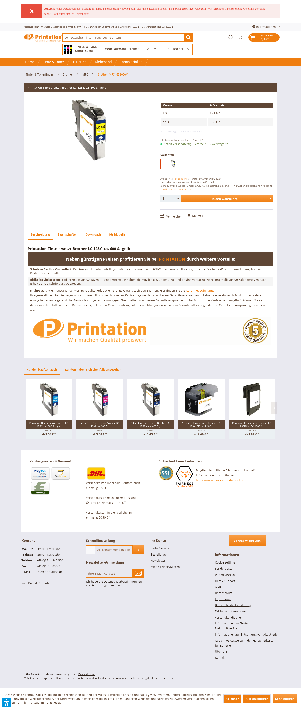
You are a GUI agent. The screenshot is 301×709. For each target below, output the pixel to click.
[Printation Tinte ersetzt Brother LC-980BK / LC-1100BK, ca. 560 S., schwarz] (252, 399)
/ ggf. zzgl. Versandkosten (187, 131)
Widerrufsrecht (225, 575)
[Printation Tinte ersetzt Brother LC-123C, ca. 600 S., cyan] (49, 399)
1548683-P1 (180, 178)
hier (177, 678)
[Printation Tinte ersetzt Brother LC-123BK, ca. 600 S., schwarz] (150, 399)
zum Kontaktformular (36, 583)
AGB (218, 587)
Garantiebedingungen (201, 290)
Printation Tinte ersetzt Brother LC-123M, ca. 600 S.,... (100, 424)
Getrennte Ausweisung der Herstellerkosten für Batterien (245, 643)
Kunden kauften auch (42, 369)
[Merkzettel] (231, 37)
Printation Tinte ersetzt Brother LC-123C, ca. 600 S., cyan (49, 424)
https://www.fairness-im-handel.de (220, 480)
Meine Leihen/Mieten (165, 567)
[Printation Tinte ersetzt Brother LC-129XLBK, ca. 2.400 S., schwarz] (201, 399)
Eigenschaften (67, 234)
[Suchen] (188, 37)
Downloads (93, 234)
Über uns (221, 651)
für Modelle (117, 234)
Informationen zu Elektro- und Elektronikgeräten (235, 625)
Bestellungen (159, 554)
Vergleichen (173, 216)
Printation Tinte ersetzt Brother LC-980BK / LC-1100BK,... (252, 424)
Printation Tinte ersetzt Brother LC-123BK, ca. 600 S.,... (150, 424)
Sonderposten (224, 568)
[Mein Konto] (241, 37)
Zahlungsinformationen (231, 611)
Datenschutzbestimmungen (123, 581)
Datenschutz (223, 593)
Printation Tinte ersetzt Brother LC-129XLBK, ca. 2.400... (201, 424)
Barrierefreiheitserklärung (233, 605)
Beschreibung (40, 234)
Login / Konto (159, 548)
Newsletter (157, 560)
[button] (6, 702)
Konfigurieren (284, 699)
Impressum (223, 599)
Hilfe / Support (225, 581)
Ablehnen (232, 699)
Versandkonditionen (229, 617)
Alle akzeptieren (257, 699)
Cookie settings (225, 562)
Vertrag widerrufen (247, 541)
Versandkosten (86, 674)
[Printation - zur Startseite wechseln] (43, 41)
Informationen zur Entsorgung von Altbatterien (247, 634)
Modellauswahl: (116, 49)
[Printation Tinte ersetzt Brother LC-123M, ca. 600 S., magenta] (99, 399)
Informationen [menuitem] (266, 27)
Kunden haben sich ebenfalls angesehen (93, 369)
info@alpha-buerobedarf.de (176, 189)
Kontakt (220, 657)
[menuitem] (127, 37)
